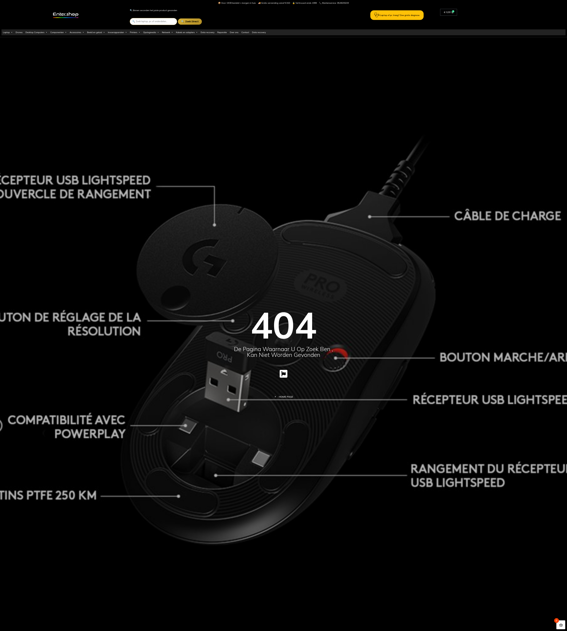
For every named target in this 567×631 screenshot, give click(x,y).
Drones (19, 32)
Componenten (57, 32)
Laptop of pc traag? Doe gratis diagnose (399, 15)
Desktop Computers (35, 32)
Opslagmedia (149, 32)
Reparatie (222, 32)
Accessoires (75, 32)
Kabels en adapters (185, 32)
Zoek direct (192, 21)
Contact (245, 32)
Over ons (234, 32)
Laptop (6, 32)
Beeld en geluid (94, 32)
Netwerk (166, 32)
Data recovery (207, 32)
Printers (133, 32)
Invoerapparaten (116, 32)
